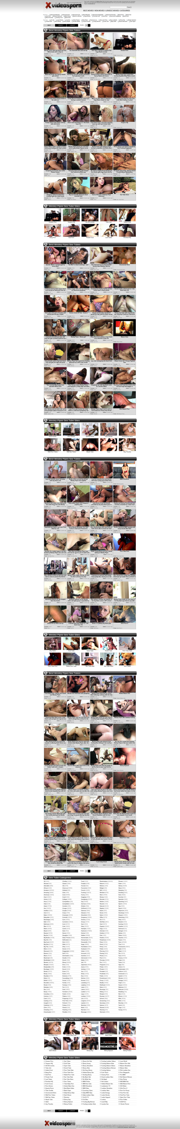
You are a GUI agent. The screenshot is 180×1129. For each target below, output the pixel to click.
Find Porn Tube (124, 1095)
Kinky (82, 973)
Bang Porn (53, 237)
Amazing (46, 892)
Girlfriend (84, 908)
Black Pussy (67, 16)
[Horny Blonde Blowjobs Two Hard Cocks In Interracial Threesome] (78, 526)
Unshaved (121, 973)
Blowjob (46, 964)
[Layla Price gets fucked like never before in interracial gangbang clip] (78, 408)
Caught (46, 1003)
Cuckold (64, 917)
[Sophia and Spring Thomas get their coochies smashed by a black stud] (124, 502)
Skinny (120, 886)
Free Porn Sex (124, 1092)
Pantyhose (103, 940)
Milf (101, 890)
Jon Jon (52, 20)
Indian (83, 951)
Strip (119, 919)
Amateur (46, 890)
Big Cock (46, 942)
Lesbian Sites (105, 1090)
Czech (64, 928)
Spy (119, 906)
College (64, 899)
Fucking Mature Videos (108, 1065)
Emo (63, 964)
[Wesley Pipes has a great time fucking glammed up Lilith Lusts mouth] (78, 359)
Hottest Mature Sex (107, 1083)
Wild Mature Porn (125, 1083)
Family (64, 982)
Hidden (83, 935)
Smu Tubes (127, 666)
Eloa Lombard (113, 20)
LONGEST (72, 25)
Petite (101, 949)
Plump (102, 955)
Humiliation (84, 946)
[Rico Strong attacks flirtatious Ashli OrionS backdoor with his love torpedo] (101, 812)
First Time (65, 1000)
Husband (83, 949)
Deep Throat (66, 937)
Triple (120, 960)
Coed (64, 897)
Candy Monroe (97, 21)
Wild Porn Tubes (53, 452)
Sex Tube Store (108, 666)
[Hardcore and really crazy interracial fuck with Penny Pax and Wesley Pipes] (55, 502)
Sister (120, 883)
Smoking (121, 892)
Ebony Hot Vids (87, 1061)
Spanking (121, 901)
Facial (64, 980)
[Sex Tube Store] (124, 193)
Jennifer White (76, 21)
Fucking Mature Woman (108, 1068)
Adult (108, 452)
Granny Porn (105, 1074)
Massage (84, 1012)
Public (101, 976)
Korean (83, 980)
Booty (45, 973)
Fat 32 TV (86, 1097)
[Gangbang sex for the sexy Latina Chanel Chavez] (55, 169)
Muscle (102, 904)
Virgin (120, 982)
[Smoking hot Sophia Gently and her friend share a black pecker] (101, 287)
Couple (64, 910)
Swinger (120, 931)
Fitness (64, 1007)
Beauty (46, 933)
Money (102, 897)
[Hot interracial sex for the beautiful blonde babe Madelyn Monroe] (101, 263)
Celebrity (46, 1005)
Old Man (102, 922)
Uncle (120, 967)
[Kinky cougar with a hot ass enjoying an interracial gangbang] (78, 287)
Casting (46, 1000)
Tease (120, 940)
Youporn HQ (71, 222)
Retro (101, 987)
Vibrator (120, 978)
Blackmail (46, 958)
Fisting (64, 1005)
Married (83, 1009)
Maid (82, 1007)
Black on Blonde (77, 16)
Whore (120, 996)
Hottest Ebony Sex (88, 1072)
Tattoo (120, 935)
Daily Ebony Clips (127, 1035)
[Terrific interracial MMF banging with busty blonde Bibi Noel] (124, 526)
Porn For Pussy (124, 1090)
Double (64, 958)
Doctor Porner (125, 1104)
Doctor (64, 949)
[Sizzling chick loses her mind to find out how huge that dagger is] (124, 384)
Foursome (84, 888)
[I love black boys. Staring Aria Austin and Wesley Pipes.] (55, 692)
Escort (64, 969)
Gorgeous (84, 917)
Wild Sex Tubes (71, 452)
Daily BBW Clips (87, 1092)
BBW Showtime (87, 1086)
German (83, 904)
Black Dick (67, 17)
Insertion (83, 955)
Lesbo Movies (105, 1095)
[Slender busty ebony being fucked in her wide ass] (55, 97)
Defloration (65, 940)
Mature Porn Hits (125, 1063)
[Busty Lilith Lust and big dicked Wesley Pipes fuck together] (78, 478)
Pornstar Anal (96, 16)
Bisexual (46, 951)
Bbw (45, 926)
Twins (120, 962)
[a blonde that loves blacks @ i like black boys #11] (78, 622)
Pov (101, 962)
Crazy (64, 913)
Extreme (64, 976)
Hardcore (84, 931)
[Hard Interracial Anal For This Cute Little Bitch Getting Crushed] (124, 97)
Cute (63, 926)
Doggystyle (65, 951)
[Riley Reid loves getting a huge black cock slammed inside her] (101, 335)
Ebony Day (90, 1050)
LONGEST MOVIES (112, 10)
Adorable (46, 886)
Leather (83, 991)
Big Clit (46, 940)
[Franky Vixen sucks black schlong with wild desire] (55, 121)
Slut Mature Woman (126, 1077)
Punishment (103, 978)
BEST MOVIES (88, 10)
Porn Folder (123, 1099)
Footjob (83, 883)
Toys (119, 955)
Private (102, 969)
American (46, 895)
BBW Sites (86, 1088)
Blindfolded (47, 960)
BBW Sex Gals (87, 1083)
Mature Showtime (125, 1065)
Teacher (120, 937)
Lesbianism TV (105, 1086)
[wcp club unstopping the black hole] (101, 359)
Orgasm (102, 926)
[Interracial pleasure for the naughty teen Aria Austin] (55, 598)
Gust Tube (71, 651)
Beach (46, 931)
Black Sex (128, 14)
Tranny (120, 958)
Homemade (84, 937)
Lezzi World (123, 1061)
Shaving (102, 1009)
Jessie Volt (106, 21)
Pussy (101, 980)
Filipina (64, 996)
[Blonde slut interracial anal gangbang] (78, 692)
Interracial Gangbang (115, 16)
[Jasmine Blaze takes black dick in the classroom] (78, 764)
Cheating (46, 1009)
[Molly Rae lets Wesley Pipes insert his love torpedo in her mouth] (124, 812)
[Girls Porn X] (124, 622)
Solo (119, 895)
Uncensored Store (127, 436)
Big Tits (46, 946)
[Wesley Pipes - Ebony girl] (78, 335)
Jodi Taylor (132, 21)
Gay (82, 901)
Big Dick (46, 944)
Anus (45, 901)
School (102, 998)
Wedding (121, 991)
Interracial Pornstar (111, 14)
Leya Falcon (60, 20)
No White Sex (87, 1079)
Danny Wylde (66, 21)
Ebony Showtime (88, 1065)
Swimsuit (121, 928)
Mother (102, 901)
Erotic (64, 967)
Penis (101, 944)
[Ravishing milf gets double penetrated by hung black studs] (78, 73)
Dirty (63, 946)
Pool (101, 958)
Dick (63, 942)
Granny (83, 919)
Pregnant (102, 964)
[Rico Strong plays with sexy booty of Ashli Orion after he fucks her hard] (101, 526)
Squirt (120, 908)
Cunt (63, 924)
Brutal (45, 985)
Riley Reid (85, 20)
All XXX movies (90, 222)
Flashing (65, 1009)
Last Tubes (108, 237)
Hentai (83, 933)
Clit (63, 886)
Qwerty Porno (90, 436)
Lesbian (83, 996)
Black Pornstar (49, 17)
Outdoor (102, 933)
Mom (101, 895)
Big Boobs (47, 937)
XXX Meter (123, 1086)
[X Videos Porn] (52, 11)
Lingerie (83, 1000)
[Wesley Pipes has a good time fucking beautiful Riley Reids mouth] (124, 73)
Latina (83, 989)
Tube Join (109, 222)
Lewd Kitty (104, 1102)
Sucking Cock (59, 17)
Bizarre (46, 953)
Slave (120, 888)
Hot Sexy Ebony (87, 1070)
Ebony (64, 962)
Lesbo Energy (105, 1092)
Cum (63, 919)
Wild (119, 1000)
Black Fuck (121, 14)
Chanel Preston (86, 21)
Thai (119, 944)
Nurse (101, 913)
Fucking (83, 892)
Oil (100, 919)
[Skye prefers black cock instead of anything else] (78, 502)
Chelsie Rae (49, 21)
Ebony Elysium (108, 1050)
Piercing (102, 951)
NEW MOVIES (99, 10)
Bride (45, 978)
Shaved (102, 1007)
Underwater (121, 969)
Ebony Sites (86, 1068)
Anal (45, 897)
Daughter (65, 935)
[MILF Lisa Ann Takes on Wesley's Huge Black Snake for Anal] (101, 97)
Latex (82, 987)
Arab (45, 904)
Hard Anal (104, 16)
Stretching (121, 917)
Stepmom (121, 910)
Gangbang (84, 899)
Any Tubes (53, 651)
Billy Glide (113, 21)
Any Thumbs (127, 452)
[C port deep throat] (101, 860)
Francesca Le (93, 20)
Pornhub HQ (127, 237)
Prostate (102, 971)
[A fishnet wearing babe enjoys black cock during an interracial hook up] (55, 287)
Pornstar (102, 960)
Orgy (101, 928)
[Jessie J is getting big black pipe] (101, 622)
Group (83, 922)
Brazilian (46, 976)
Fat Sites (85, 1099)
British (45, 980)
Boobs (46, 971)
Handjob (83, 928)
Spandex (121, 899)
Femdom (65, 991)
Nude (101, 910)
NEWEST (60, 25)
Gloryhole (84, 915)
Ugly (119, 964)
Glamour (83, 910)
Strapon (120, 915)
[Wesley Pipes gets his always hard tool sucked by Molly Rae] (55, 860)
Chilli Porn (123, 1102)
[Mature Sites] (124, 335)
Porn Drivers (71, 436)
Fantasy (64, 985)
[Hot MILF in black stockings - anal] (78, 263)
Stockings (121, 913)
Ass (45, 908)
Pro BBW (122, 1074)
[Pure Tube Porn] (124, 550)
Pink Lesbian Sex (125, 1070)
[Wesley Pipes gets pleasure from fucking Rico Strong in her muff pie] (101, 740)
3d (44, 881)
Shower (120, 881)
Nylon (101, 915)
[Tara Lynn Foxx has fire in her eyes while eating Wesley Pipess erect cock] (101, 788)
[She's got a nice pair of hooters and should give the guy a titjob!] (55, 311)
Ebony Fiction (127, 1050)
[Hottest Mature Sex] (124, 692)
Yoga (119, 1007)
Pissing (102, 953)
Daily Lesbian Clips (88, 1095)
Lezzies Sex (105, 1104)
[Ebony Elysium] (124, 764)
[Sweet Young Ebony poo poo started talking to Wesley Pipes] (101, 550)
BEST (49, 25)
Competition (66, 901)
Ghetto (83, 906)
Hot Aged (104, 1079)
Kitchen (83, 978)
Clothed (64, 890)
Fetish (64, 994)
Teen (119, 942)
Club (63, 892)
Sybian (120, 933)
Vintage (120, 980)
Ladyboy (83, 985)
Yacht (120, 1005)
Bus (45, 989)
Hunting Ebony (87, 1074)
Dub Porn (71, 237)
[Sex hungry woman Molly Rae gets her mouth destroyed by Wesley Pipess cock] (55, 812)
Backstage (47, 919)
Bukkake (46, 987)
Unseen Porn (53, 222)
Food (82, 881)
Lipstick (83, 1003)
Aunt (45, 913)
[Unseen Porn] (124, 49)
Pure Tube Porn (52, 666)
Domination (65, 955)
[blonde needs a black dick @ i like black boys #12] (124, 287)
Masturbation (104, 881)
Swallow (120, 926)
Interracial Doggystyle (97, 14)
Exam (64, 971)
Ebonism (71, 1050)
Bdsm (45, 928)
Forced (83, 886)
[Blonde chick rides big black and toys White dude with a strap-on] (55, 49)
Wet (119, 994)
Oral (101, 924)
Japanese (84, 964)
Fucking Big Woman (89, 1102)
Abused (46, 883)
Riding (102, 991)
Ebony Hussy (87, 1063)
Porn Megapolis (124, 1072)
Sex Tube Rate (90, 666)
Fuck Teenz (104, 1072)
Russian (102, 996)
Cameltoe (47, 994)
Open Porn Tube (125, 1097)
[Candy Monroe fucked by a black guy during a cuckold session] (78, 97)
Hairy (82, 926)
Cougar (64, 908)
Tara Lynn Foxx (103, 20)
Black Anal (126, 16)
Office (101, 917)
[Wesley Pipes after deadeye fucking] (124, 716)
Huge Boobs (87, 16)
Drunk (64, 960)
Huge (82, 944)
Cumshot (65, 922)
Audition (46, 910)
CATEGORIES (125, 10)
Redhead (102, 985)
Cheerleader (47, 1012)
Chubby (64, 881)
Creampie (65, 915)
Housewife (84, 942)
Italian (83, 960)
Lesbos (103, 1099)
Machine (83, 1005)
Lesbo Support (105, 1097)
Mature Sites (124, 1068)
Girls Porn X (123, 1088)
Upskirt (120, 976)
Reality (102, 982)
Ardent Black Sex (71, 1035)
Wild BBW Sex (124, 1081)
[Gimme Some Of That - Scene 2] (78, 311)
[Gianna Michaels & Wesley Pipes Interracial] (101, 193)
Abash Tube (90, 452)
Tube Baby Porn (52, 1035)
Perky (101, 946)
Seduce (102, 1005)
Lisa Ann (68, 20)
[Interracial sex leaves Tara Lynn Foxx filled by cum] (55, 526)
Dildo (63, 944)
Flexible (64, 1012)
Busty (45, 991)
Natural (102, 906)
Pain (101, 935)
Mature (102, 883)
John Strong (58, 21)
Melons (102, 886)
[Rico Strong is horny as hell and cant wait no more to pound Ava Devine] (55, 574)
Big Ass (46, 935)
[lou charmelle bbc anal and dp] (78, 49)
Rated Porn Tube (71, 666)
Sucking (120, 924)
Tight (119, 949)
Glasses (83, 913)
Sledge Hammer (132, 20)
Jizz (82, 971)
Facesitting (65, 978)
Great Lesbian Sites (107, 1077)
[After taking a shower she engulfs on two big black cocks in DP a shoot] (101, 598)
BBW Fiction (86, 1081)
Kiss (82, 976)
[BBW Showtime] (124, 478)
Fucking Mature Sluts (107, 1063)
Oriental (102, 931)
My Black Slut (87, 1077)
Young (120, 1009)
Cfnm (45, 1007)
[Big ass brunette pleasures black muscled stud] (78, 193)
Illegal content (132, 1127)
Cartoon (46, 996)
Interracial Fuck (76, 14)
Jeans (83, 967)
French (83, 890)
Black (45, 955)
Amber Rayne (76, 20)
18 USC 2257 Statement (122, 1127)
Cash (45, 998)
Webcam (121, 989)
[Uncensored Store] (124, 263)
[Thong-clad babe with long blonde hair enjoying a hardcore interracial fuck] (124, 311)
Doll (63, 953)
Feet (63, 989)
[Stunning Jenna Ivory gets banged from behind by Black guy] (78, 169)
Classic (64, 883)
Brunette (46, 982)
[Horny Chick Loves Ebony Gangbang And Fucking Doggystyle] (124, 145)
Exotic (64, 973)
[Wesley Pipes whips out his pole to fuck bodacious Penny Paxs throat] (101, 408)
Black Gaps (108, 1035)
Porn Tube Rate (127, 651)
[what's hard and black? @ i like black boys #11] (78, 121)
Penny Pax (122, 20)
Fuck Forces (52, 436)
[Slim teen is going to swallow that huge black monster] (101, 49)
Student (120, 922)
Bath (45, 922)
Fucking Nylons (106, 1070)
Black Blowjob (86, 14)
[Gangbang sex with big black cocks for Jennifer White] (101, 384)
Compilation (65, 904)
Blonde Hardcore (57, 16)
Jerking (83, 969)
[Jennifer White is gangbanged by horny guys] (55, 263)
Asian (45, 906)
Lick (82, 998)
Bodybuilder (47, 967)
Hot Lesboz (104, 1081)
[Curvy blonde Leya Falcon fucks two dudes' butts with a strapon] (55, 764)
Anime (46, 899)
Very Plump (123, 1079)
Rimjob (102, 994)
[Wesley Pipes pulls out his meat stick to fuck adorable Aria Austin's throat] (101, 836)
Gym (82, 924)
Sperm (120, 904)
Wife (119, 998)
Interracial (84, 958)
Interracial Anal (66, 14)
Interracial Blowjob (55, 14)
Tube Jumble (108, 436)
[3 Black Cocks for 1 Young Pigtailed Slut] (124, 359)
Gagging (83, 897)
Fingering (65, 998)
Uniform (120, 971)
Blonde (46, 962)
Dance (64, 933)
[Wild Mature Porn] (124, 408)
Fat (63, 987)
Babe (45, 915)
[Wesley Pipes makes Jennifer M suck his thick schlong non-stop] (78, 574)
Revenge (102, 989)
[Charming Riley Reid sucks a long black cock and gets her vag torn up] (55, 716)
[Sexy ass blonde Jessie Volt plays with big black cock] (55, 478)
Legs (82, 994)
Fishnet (64, 1003)
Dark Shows (52, 1050)
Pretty (101, 967)
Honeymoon (84, 940)
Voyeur (120, 985)
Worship (120, 1003)
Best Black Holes (90, 1035)
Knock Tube (108, 651)
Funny (83, 895)
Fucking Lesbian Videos (108, 1061)
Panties (102, 937)
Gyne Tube (90, 651)
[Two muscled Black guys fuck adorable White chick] (55, 384)
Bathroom (47, 924)
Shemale (102, 1012)
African (46, 888)
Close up (65, 888)
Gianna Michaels (123, 21)
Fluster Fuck (90, 237)
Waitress (120, 987)
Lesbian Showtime (106, 1088)
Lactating (84, 982)
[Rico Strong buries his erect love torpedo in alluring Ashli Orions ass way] (55, 740)
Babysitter (47, 917)
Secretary (102, 1003)
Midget (102, 888)
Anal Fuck (48, 16)
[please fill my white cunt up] (55, 622)
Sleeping (121, 890)
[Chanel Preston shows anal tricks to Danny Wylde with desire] (101, 73)
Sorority (120, 897)
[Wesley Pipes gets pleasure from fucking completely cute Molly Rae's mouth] (101, 145)
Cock (63, 895)
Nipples (102, 908)
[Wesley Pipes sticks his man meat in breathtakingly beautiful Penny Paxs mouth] (101, 716)
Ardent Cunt (127, 222)
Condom (65, 906)
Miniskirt (102, 892)
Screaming (103, 1000)
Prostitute (102, 973)
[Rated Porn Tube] (124, 836)
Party (101, 942)
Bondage (46, 969)
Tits (119, 953)
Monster (102, 899)
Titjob (120, 951)
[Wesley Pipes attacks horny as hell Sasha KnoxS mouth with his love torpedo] (124, 860)
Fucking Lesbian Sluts (89, 1104)
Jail (82, 962)
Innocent (83, 953)
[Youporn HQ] (124, 121)
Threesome (121, 946)
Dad (63, 931)
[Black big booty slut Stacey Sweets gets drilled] (55, 73)
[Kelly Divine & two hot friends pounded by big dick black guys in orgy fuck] (101, 502)
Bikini (45, 949)
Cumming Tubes (88, 1090)
